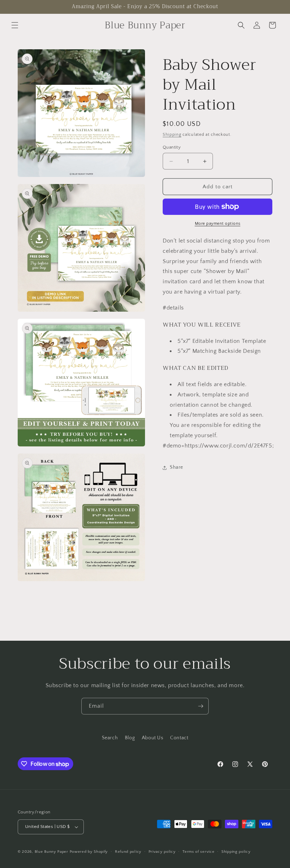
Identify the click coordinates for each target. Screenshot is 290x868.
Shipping (172, 134)
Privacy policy (162, 852)
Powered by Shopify (89, 852)
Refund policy (128, 852)
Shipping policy (236, 852)
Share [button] (176, 467)
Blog (130, 738)
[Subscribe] (200, 706)
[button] (15, 25)
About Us (152, 738)
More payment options (217, 223)
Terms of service (198, 852)
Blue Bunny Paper (51, 852)
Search (110, 738)
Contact (179, 738)
